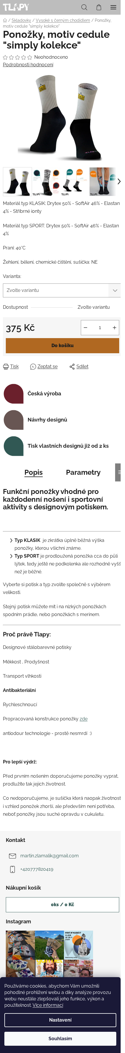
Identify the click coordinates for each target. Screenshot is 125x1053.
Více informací (48, 1005)
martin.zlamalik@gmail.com (49, 856)
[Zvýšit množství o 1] (114, 327)
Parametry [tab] (83, 472)
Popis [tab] (33, 472)
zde (84, 719)
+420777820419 (36, 869)
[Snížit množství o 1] (85, 327)
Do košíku (62, 345)
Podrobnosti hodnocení (28, 64)
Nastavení (60, 1020)
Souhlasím (60, 1038)
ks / (62, 904)
